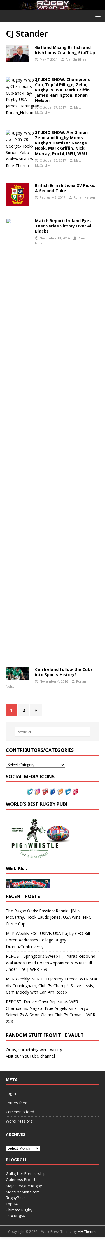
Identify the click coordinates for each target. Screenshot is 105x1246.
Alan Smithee (76, 59)
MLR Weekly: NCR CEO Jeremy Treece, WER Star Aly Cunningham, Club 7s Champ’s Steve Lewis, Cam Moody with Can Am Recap (51, 985)
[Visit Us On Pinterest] (75, 792)
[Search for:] (52, 732)
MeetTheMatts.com (23, 1191)
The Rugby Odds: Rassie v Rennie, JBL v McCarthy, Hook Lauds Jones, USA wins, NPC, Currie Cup (49, 917)
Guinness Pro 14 (20, 1179)
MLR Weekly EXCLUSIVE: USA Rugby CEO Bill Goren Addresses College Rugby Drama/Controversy (48, 940)
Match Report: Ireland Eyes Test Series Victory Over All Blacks (63, 226)
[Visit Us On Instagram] (37, 792)
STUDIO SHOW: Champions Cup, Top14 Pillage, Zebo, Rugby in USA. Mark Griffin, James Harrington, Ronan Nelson (63, 90)
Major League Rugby (24, 1185)
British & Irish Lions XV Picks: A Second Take (65, 188)
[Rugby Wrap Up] (52, 7)
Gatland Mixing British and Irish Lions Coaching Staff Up (65, 50)
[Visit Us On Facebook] (52, 792)
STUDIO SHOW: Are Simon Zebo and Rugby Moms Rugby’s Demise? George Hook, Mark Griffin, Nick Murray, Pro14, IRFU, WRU (61, 143)
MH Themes (87, 1231)
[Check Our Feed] (60, 792)
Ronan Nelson (84, 197)
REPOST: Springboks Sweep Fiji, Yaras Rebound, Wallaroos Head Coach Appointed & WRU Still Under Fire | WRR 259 (51, 962)
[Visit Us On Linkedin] (67, 792)
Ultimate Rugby (19, 1210)
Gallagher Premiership (26, 1173)
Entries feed (16, 1102)
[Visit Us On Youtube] (45, 792)
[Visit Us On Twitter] (30, 792)
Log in (11, 1093)
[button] (97, 16)
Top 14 (12, 1203)
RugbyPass (16, 1197)
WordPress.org (19, 1121)
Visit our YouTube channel (30, 1056)
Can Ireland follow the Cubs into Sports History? (64, 672)
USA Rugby (15, 1216)
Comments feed (20, 1111)
